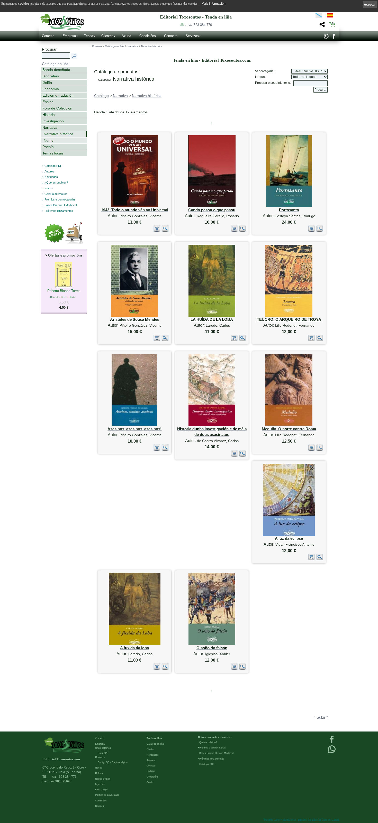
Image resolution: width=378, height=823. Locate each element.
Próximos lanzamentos (58, 210)
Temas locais (53, 153)
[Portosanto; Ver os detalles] (289, 206)
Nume (48, 140)
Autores (49, 171)
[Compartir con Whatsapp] (326, 37)
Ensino (47, 102)
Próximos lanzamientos (211, 758)
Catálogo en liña (114, 46)
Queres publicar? (208, 742)
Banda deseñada (56, 70)
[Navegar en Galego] (318, 16)
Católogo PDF (206, 764)
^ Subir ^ (321, 717)
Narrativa (49, 127)
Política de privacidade (107, 795)
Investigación (53, 121)
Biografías (50, 76)
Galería (99, 773)
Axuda (126, 36)
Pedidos (151, 771)
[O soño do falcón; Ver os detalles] (211, 644)
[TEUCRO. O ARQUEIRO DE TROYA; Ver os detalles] (288, 315)
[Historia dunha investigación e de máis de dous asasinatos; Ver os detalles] (211, 425)
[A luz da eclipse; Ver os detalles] (289, 534)
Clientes (107, 36)
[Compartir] (321, 26)
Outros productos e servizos (214, 737)
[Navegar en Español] (331, 16)
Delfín (47, 82)
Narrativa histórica (58, 134)
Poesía (48, 147)
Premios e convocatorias (60, 199)
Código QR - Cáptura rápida (113, 762)
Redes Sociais (103, 779)
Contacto (170, 36)
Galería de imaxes (55, 193)
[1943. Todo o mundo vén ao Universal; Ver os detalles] (134, 206)
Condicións (147, 36)
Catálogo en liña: (55, 64)
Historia (48, 115)
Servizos (192, 36)
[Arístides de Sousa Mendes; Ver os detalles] (134, 315)
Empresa (69, 36)
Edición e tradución (58, 95)
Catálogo (101, 96)
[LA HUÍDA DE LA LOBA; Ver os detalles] (211, 315)
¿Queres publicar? (56, 182)
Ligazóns (100, 784)
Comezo (48, 36)
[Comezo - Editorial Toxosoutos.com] (62, 22)
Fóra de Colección (57, 108)
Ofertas (151, 749)
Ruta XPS (103, 753)
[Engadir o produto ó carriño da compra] (156, 231)
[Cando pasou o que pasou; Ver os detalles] (212, 206)
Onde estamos (103, 748)
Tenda (88, 36)
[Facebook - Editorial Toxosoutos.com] (333, 37)
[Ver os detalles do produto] (165, 231)
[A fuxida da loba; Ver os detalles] (134, 644)
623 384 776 (198, 25)
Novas (48, 188)
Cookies (99, 806)
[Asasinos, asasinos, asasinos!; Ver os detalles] (134, 425)
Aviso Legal (101, 789)
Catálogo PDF (53, 165)
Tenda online (154, 738)
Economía (50, 89)
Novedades (153, 755)
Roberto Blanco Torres (63, 299)
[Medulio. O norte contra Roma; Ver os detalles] (288, 425)
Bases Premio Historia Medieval (216, 753)
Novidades (51, 176)
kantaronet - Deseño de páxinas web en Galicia (311, 819)
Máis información (214, 3)
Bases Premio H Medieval (60, 205)
